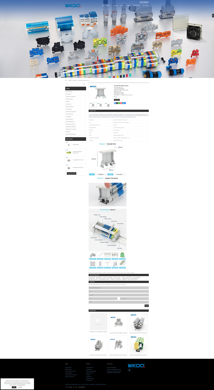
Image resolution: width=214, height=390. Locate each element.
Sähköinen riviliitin (69, 99)
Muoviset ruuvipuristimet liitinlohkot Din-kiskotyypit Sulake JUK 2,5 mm (139, 332)
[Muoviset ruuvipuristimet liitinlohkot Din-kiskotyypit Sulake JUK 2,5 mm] (139, 321)
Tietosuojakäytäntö (81, 387)
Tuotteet (69, 80)
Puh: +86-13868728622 (111, 367)
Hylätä (14, 387)
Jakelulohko (68, 131)
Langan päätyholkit (69, 119)
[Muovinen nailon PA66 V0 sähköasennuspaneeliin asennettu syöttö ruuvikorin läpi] (119, 321)
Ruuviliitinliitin (68, 104)
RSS (73, 387)
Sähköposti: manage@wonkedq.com (114, 369)
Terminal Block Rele (69, 114)
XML (76, 387)
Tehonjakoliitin (68, 116)
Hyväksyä (20, 387)
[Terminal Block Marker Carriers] (93, 105)
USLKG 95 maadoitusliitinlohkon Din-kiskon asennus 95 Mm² (139, 355)
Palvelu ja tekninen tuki (69, 376)
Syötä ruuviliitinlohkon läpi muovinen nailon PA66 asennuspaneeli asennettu (119, 355)
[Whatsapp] (129, 370)
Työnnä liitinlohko (69, 91)
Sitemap (70, 387)
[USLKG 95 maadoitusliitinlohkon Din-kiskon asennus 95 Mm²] (139, 343)
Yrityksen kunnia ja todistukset (71, 374)
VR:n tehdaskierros (68, 373)
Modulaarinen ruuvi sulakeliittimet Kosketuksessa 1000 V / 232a (99, 331)
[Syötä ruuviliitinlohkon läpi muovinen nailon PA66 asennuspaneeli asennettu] (119, 343)
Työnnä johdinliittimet (70, 121)
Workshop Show (68, 369)
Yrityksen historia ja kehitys (70, 371)
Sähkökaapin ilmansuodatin (71, 129)
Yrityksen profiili (68, 367)
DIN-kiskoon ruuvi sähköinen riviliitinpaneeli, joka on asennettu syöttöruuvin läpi (99, 355)
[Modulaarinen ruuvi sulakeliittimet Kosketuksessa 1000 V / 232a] (99, 321)
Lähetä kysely (117, 99)
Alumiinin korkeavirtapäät (70, 134)
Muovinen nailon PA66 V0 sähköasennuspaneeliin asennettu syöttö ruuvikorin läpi (119, 332)
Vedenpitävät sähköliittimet (71, 126)
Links (67, 387)
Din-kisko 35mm (69, 109)
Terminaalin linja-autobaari (71, 111)
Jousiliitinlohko (68, 94)
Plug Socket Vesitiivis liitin (70, 124)
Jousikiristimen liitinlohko (70, 96)
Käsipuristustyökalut (69, 106)
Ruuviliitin (74, 80)
